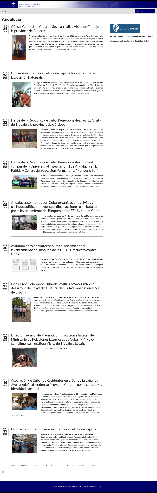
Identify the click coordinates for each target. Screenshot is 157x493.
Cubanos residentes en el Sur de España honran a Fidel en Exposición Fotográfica (54, 75)
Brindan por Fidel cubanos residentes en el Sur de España (53, 429)
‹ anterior (23, 466)
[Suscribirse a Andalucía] (52, 472)
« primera (11, 466)
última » (93, 466)
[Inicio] (27, 4)
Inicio (4, 11)
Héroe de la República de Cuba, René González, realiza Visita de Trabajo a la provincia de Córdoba (56, 122)
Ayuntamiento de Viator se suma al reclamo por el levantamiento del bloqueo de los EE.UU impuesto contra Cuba (53, 250)
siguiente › (82, 466)
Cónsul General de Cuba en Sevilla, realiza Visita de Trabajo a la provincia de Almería (56, 28)
